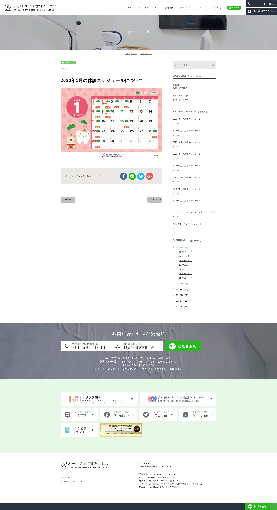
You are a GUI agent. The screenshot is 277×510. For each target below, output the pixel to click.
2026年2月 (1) (186, 273)
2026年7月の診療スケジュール (186, 131)
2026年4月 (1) (186, 265)
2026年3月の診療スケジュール (186, 177)
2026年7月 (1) (186, 252)
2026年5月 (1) (186, 260)
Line (132, 176)
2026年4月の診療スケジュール (186, 166)
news (67, 63)
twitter (141, 176)
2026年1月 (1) (186, 278)
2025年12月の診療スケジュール (187, 224)
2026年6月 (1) (186, 256)
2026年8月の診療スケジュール (186, 119)
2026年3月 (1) (186, 269)
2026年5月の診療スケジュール (186, 154)
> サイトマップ (66, 477)
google (149, 176)
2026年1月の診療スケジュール (186, 201)
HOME (127, 54)
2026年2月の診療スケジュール (186, 189)
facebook (123, 176)
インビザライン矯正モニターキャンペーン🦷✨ (194, 212)
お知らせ (134, 54)
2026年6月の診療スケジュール (186, 142)
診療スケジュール (146, 54)
